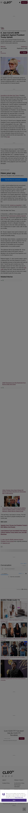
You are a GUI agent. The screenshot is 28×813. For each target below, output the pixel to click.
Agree (14, 800)
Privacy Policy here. (19, 797)
